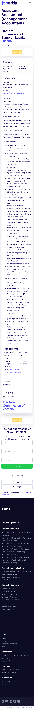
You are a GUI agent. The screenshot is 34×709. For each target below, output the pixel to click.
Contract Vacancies (8, 591)
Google (18, 487)
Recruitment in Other (8, 554)
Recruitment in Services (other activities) (16, 557)
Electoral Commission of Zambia (14, 405)
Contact (4, 641)
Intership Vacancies (8, 589)
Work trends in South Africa (11, 609)
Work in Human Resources (10, 577)
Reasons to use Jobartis (10, 670)
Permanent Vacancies (9, 594)
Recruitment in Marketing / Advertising (15, 549)
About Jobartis (6, 638)
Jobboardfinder (7, 681)
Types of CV (5, 661)
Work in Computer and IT (10, 574)
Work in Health (6, 580)
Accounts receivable (14, 372)
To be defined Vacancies (10, 600)
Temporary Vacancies (9, 597)
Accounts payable (13, 369)
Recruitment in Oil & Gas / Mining (13, 552)
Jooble (3, 684)
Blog (3, 646)
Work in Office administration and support (16, 572)
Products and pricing (8, 673)
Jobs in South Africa (8, 607)
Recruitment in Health (9, 541)
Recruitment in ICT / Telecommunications (16, 543)
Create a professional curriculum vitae (15, 655)
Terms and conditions (9, 644)
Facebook (18, 482)
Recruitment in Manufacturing (11, 546)
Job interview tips (7, 658)
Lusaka (6, 41)
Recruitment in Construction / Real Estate (16, 538)
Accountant (11, 375)
